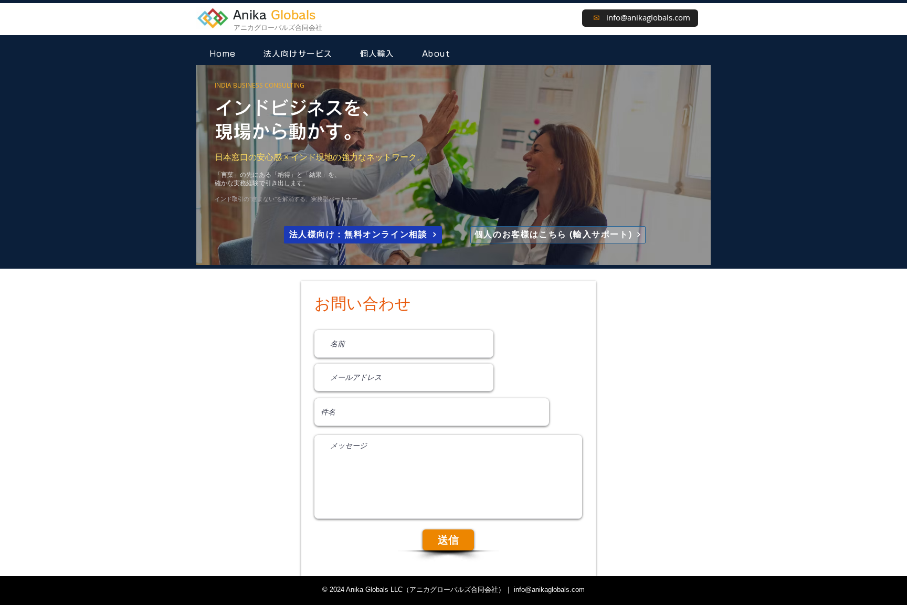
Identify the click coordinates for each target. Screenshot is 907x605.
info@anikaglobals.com (648, 17)
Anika (274, 15)
